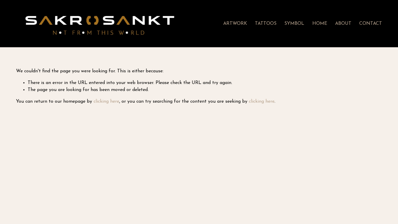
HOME (319, 23)
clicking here (106, 101)
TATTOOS (266, 23)
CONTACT (370, 23)
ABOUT (343, 23)
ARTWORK (235, 23)
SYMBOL (294, 23)
